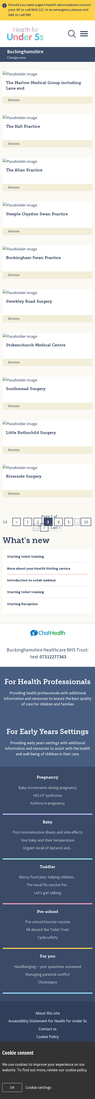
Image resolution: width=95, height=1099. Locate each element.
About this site (48, 1013)
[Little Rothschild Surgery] (47, 423)
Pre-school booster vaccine (47, 921)
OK (12, 1087)
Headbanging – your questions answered (47, 966)
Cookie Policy (47, 1036)
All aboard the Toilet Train (47, 929)
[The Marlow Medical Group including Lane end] (47, 74)
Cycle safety (48, 937)
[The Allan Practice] (47, 161)
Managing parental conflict (47, 974)
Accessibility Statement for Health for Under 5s (47, 1020)
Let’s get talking (47, 892)
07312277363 (53, 657)
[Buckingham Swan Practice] (47, 249)
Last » (56, 527)
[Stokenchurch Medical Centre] (47, 336)
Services (14, 100)
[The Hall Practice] (47, 117)
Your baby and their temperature (47, 840)
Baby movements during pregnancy (47, 787)
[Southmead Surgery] (47, 380)
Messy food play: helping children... (47, 876)
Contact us (48, 1028)
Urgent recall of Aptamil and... (47, 847)
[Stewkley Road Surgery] (47, 292)
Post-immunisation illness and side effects (48, 832)
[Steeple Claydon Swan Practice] (47, 205)
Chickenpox (47, 982)
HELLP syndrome (47, 795)
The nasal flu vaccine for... (47, 884)
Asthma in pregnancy (47, 803)
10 (86, 521)
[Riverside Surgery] (47, 467)
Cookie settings (38, 1087)
